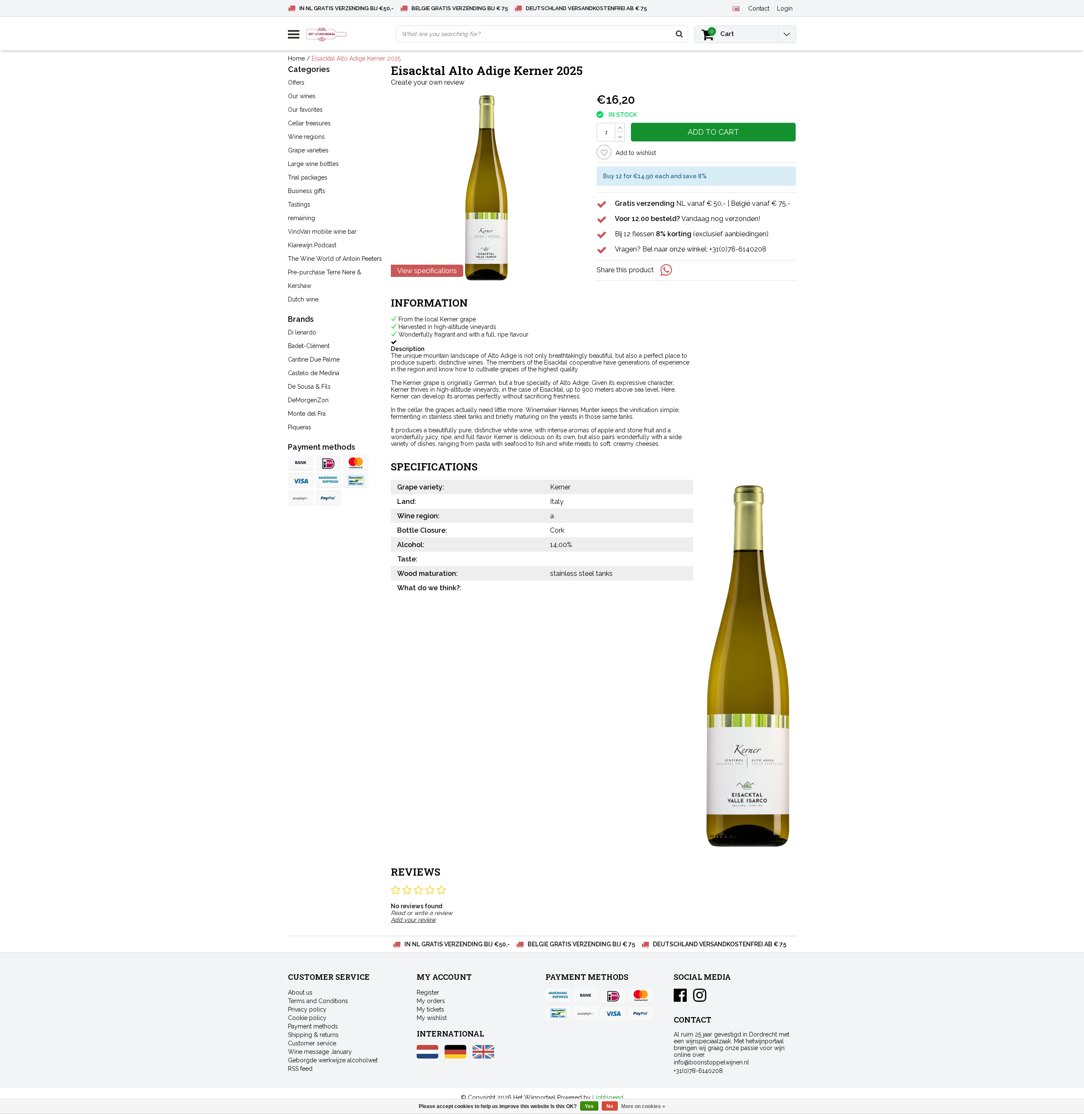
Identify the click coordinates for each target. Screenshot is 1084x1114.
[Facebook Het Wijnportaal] (680, 998)
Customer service (312, 1043)
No (609, 1106)
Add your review (413, 919)
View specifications (427, 271)
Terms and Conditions (318, 1001)
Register (428, 992)
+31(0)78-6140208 (698, 1070)
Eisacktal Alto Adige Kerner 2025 (356, 58)
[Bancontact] (355, 480)
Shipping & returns (313, 1034)
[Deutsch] (455, 1056)
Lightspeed (607, 1097)
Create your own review (428, 82)
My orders (431, 1001)
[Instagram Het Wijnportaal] (699, 998)
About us (300, 992)
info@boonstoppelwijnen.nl (711, 1062)
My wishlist (432, 1017)
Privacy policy (307, 1009)
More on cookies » (643, 1106)
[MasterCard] (355, 463)
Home (296, 58)
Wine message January (320, 1051)
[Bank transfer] (300, 463)
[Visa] (300, 480)
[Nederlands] (427, 1056)
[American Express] (328, 480)
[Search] (679, 33)
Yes (589, 1106)
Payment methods (313, 1026)
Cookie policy (307, 1017)
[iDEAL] (328, 463)
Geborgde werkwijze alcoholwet (333, 1060)
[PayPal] (300, 498)
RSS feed (300, 1068)
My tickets (430, 1009)
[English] (736, 8)
